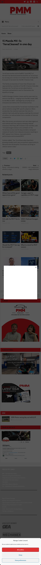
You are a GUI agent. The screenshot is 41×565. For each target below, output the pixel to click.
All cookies (20, 550)
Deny (20, 555)
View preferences (20, 560)
